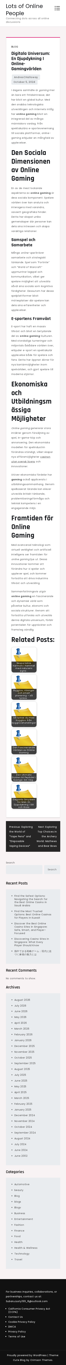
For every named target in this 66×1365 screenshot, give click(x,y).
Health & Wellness (26, 1248)
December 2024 (24, 1115)
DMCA (12, 1326)
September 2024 (25, 1132)
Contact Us (15, 1317)
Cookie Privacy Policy (22, 1322)
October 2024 (23, 1127)
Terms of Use (16, 1336)
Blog (14, 46)
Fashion (19, 1225)
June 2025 (20, 1080)
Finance (19, 1230)
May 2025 (20, 1086)
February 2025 (23, 1104)
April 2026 (20, 1023)
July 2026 (20, 1005)
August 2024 (22, 1138)
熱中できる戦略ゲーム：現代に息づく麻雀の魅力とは (33, 952)
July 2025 (20, 1075)
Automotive (22, 1184)
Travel (18, 1259)
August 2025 (22, 1069)
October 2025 (23, 1057)
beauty (19, 1190)
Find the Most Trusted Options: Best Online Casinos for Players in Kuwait (33, 914)
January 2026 (23, 1040)
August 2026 (22, 1000)
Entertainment (23, 1219)
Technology (22, 1253)
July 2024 (20, 1144)
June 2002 (21, 1156)
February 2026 (23, 1034)
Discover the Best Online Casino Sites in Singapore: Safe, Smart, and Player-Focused (31, 928)
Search (10, 862)
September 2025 (25, 1063)
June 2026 (21, 1011)
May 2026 (20, 1017)
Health (18, 1242)
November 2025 (24, 1052)
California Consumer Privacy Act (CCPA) (29, 1310)
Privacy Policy (17, 1331)
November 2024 (24, 1121)
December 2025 (24, 1046)
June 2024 (21, 1150)
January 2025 (22, 1109)
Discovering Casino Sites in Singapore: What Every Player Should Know (31, 942)
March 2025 (21, 1098)
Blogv (17, 1207)
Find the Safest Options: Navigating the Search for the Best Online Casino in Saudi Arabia (31, 900)
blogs (17, 1201)
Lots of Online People (24, 9)
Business (19, 1213)
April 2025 (20, 1092)
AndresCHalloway (26, 77)
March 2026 (21, 1028)
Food (17, 1236)
